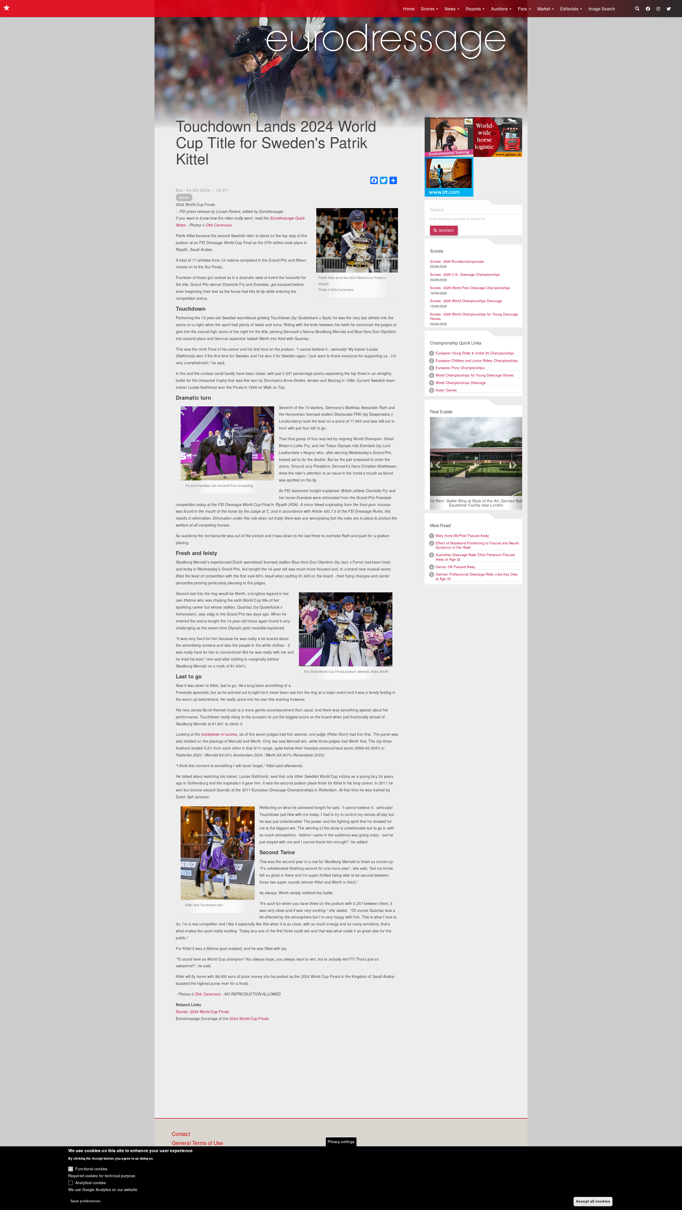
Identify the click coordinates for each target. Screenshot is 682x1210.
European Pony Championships (460, 367)
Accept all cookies (593, 1201)
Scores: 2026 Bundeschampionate (457, 261)
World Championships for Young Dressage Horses (475, 375)
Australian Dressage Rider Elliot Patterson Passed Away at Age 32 (475, 557)
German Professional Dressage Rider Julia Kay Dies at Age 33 (477, 577)
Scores (428, 9)
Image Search (601, 9)
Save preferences (85, 1201)
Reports (474, 9)
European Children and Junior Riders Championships (477, 360)
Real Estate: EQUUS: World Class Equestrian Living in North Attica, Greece (476, 503)
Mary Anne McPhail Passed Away (462, 535)
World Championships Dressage (461, 382)
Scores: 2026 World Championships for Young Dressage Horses (474, 316)
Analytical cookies (90, 1182)
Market (544, 9)
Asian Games (446, 389)
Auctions (500, 9)
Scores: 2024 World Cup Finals (202, 1011)
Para (523, 9)
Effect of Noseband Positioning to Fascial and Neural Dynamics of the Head (477, 545)
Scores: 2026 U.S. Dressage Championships (465, 274)
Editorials (569, 9)
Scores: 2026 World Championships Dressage (466, 300)
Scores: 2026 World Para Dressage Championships (470, 287)
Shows (184, 197)
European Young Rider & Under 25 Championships (475, 352)
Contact (181, 1134)
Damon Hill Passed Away (455, 567)
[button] (437, 463)
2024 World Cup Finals (249, 1018)
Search (445, 230)
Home (409, 9)
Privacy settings (341, 1141)
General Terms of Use (197, 1143)
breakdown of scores (219, 734)
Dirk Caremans (219, 225)
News (451, 9)
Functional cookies (91, 1168)
